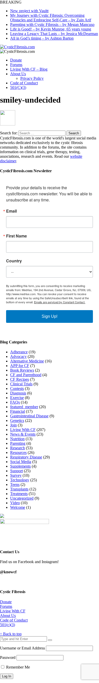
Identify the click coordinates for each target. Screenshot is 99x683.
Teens (15, 484)
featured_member (24, 407)
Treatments (19, 493)
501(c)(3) (7, 625)
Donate (16, 60)
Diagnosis (18, 393)
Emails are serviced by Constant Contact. (59, 302)
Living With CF (23, 429)
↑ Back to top (11, 634)
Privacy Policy (32, 78)
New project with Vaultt (29, 11)
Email (11, 211)
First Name (16, 236)
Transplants (19, 489)
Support (16, 471)
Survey (16, 475)
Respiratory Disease (26, 457)
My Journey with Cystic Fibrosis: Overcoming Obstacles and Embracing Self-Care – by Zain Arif (50, 17)
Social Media (20, 461)
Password (7, 657)
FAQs (15, 402)
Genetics (17, 420)
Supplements (20, 466)
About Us (18, 74)
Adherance (19, 352)
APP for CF (19, 365)
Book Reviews (22, 370)
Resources (18, 452)
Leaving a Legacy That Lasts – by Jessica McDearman (54, 33)
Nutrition (17, 439)
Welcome (17, 507)
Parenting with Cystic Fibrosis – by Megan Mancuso (52, 24)
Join (13, 425)
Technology (19, 480)
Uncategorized (22, 498)
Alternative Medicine (27, 361)
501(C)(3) (18, 87)
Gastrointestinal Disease (29, 416)
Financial (17, 411)
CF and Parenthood (25, 375)
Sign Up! (49, 316)
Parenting (17, 443)
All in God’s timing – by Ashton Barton (42, 38)
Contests (17, 388)
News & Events (23, 434)
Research (17, 448)
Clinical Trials (21, 384)
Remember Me (17, 667)
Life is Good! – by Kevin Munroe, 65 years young (50, 29)
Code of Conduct (24, 83)
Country (14, 261)
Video (15, 503)
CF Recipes (19, 379)
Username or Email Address (22, 648)
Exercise (17, 397)
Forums (16, 64)
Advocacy (18, 356)
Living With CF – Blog (28, 69)
